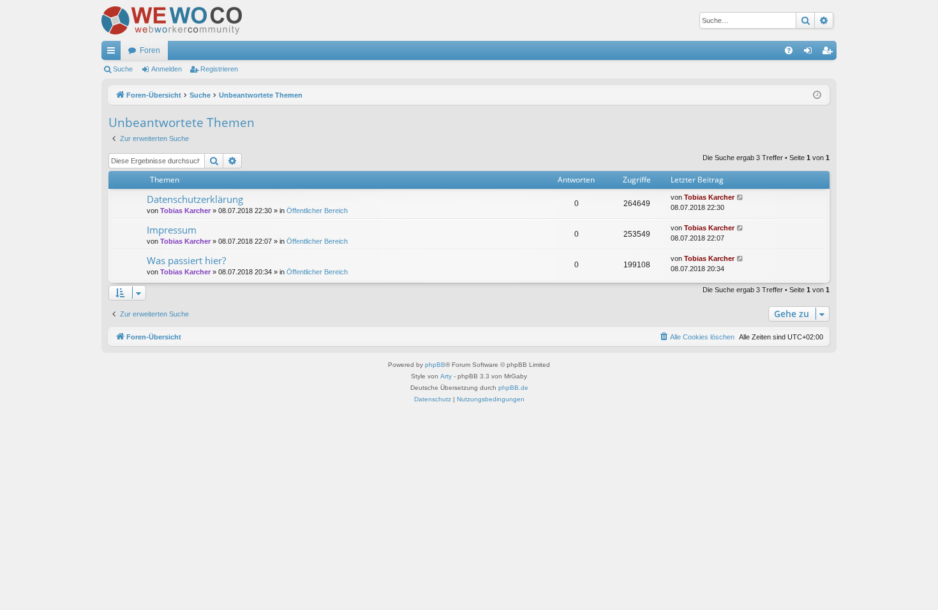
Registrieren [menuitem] (830, 53)
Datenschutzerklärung (195, 199)
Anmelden (166, 69)
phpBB (435, 364)
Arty (446, 376)
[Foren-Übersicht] (171, 20)
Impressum (172, 229)
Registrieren (219, 69)
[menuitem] (788, 50)
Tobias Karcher (185, 210)
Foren (150, 50)
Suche (123, 69)
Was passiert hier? (186, 260)
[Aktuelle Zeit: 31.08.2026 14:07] (817, 95)
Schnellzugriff (114, 53)
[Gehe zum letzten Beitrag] (740, 197)
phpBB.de (513, 387)
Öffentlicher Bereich (317, 210)
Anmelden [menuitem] (810, 53)
